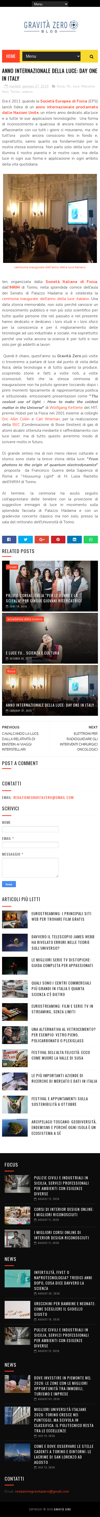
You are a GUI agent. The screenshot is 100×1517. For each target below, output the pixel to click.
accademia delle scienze (24, 619)
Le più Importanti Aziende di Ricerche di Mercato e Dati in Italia (64, 1078)
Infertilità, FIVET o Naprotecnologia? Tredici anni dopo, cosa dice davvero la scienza (63, 1280)
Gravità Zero (62, 1509)
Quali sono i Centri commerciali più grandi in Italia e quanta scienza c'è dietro (61, 988)
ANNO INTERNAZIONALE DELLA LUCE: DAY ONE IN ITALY (50, 705)
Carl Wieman (48, 419)
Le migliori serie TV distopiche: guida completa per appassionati (62, 962)
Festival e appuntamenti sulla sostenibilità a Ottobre (60, 1101)
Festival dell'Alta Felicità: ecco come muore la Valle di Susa (61, 1055)
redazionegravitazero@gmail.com (43, 797)
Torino (15, 92)
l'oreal (12, 567)
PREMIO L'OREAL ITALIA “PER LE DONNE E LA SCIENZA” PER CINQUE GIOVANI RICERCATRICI (44, 597)
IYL (69, 86)
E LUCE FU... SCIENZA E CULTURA (32, 653)
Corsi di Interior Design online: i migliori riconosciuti (64, 1211)
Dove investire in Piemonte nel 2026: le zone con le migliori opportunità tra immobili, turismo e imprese (62, 1385)
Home (11, 56)
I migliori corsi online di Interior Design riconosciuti (61, 1234)
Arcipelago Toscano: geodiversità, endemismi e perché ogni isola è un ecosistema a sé (64, 1127)
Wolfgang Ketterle (66, 407)
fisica (61, 86)
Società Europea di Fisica (63, 101)
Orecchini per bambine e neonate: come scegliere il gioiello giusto (64, 1309)
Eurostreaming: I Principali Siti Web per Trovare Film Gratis (62, 916)
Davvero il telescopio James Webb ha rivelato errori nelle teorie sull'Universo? (63, 942)
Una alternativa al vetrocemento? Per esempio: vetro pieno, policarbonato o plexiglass (64, 1034)
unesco (27, 92)
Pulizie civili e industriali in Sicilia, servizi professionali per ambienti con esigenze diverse (61, 1185)
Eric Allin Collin (15, 419)
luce (76, 86)
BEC (16, 424)
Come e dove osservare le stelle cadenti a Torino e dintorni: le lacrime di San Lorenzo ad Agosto (64, 1454)
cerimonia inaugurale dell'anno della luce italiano (50, 267)
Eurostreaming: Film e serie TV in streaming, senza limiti (62, 1009)
